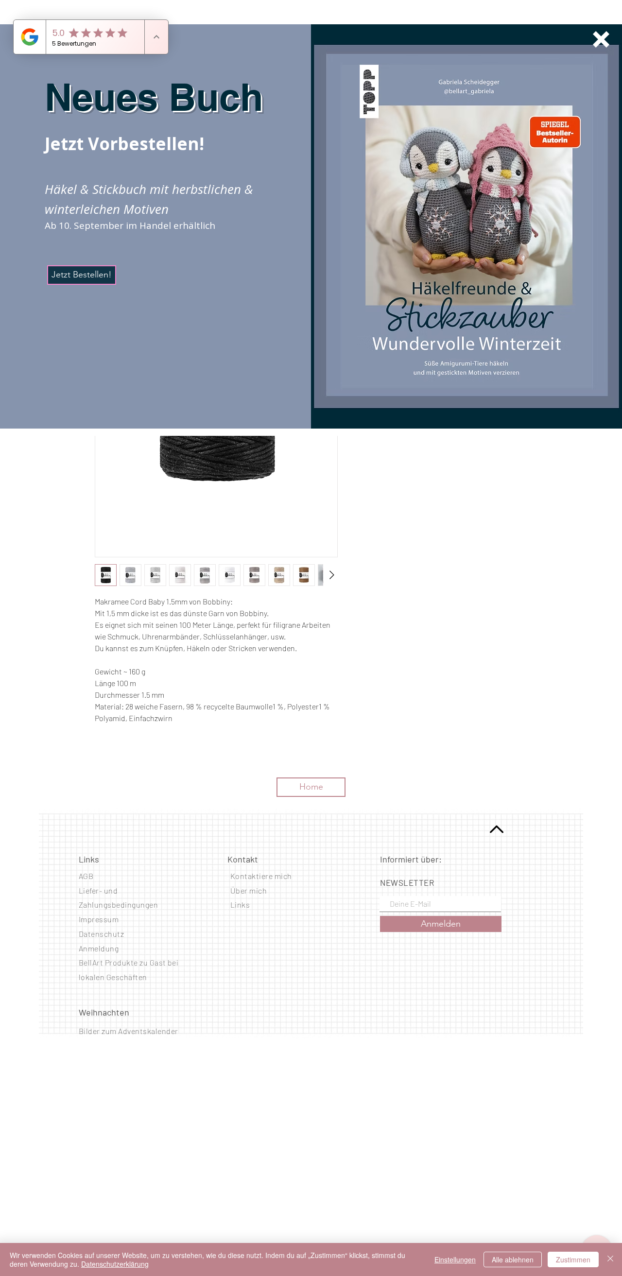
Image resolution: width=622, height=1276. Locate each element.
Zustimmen (573, 1259)
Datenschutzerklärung (115, 1264)
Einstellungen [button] (455, 1259)
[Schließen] (610, 1259)
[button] (601, 39)
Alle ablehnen (513, 1259)
